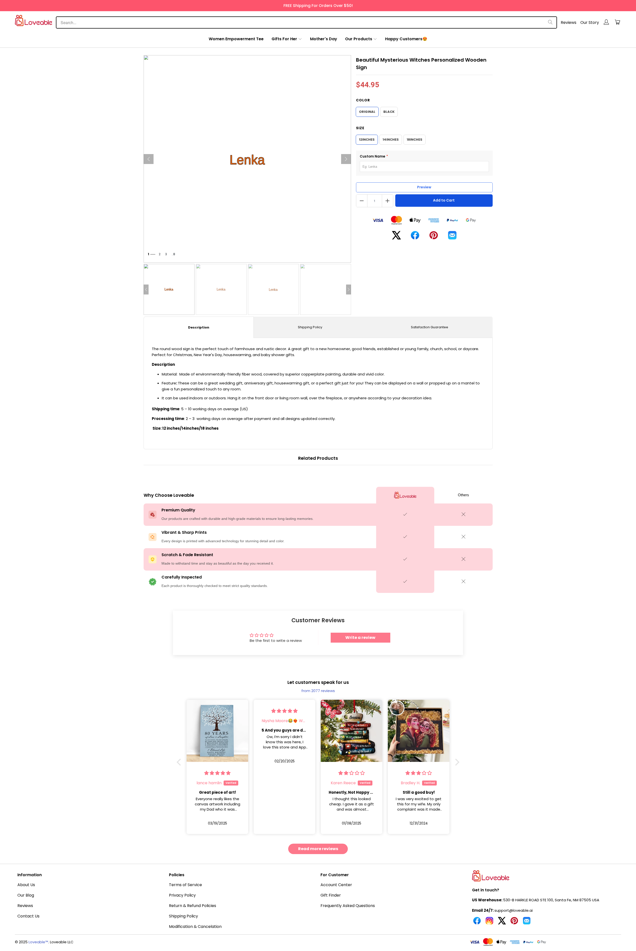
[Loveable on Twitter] (502, 923)
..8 (173, 254)
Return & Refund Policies (192, 906)
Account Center (336, 885)
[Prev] (149, 159)
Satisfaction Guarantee (429, 327)
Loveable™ (38, 942)
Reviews (568, 22)
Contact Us (28, 916)
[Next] (346, 159)
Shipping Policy (310, 327)
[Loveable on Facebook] (477, 923)
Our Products (358, 39)
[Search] (550, 22)
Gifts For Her (284, 39)
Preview (424, 187)
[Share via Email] (452, 237)
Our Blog (25, 895)
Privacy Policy (182, 895)
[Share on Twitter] (396, 237)
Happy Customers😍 (406, 39)
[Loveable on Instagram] (489, 923)
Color (363, 100)
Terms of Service (185, 885)
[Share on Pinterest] (433, 237)
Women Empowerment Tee (236, 39)
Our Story (589, 22)
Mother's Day (323, 39)
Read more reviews (318, 849)
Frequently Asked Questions (347, 906)
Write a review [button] (360, 637)
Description (198, 327)
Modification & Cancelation (195, 926)
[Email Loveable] (527, 923)
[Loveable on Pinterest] (514, 923)
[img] (217, 711)
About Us (26, 885)
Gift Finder (330, 895)
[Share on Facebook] (415, 237)
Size (360, 127)
